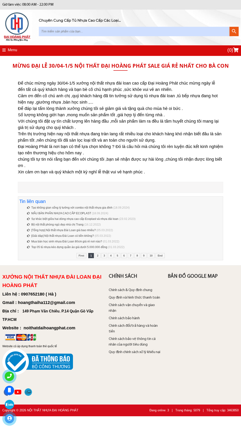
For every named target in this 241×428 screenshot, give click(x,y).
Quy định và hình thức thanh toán (134, 298)
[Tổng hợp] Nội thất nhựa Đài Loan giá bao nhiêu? (63, 230)
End (160, 255)
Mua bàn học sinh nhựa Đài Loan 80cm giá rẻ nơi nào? (66, 241)
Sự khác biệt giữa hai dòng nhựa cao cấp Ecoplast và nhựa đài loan (75, 219)
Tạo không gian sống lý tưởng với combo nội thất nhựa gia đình (71, 207)
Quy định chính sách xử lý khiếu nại (134, 352)
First (81, 255)
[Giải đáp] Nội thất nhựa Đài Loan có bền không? (62, 235)
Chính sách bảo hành (124, 318)
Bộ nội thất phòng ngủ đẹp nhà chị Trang (57, 224)
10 (151, 255)
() (230, 50)
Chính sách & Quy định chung (130, 290)
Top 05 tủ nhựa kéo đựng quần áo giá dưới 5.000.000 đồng (69, 247)
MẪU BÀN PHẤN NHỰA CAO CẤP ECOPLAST (61, 213)
